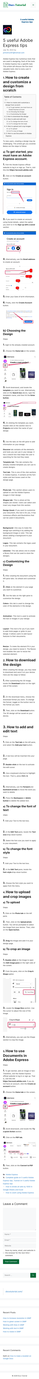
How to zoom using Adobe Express (20, 1193)
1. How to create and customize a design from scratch (17, 104)
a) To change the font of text (18, 121)
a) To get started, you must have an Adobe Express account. (20, 108)
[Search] (33, 1275)
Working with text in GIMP (13, 1328)
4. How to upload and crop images (18, 126)
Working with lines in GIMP (13, 1325)
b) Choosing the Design (16, 112)
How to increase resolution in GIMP (17, 1318)
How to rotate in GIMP (12, 1332)
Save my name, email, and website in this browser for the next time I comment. (20, 1252)
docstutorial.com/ (14, 1291)
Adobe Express (12, 1175)
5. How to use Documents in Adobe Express (19, 135)
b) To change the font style (18, 124)
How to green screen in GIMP (14, 1322)
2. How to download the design (17, 116)
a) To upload (13, 129)
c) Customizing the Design (17, 114)
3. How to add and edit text (16, 119)
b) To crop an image (15, 131)
